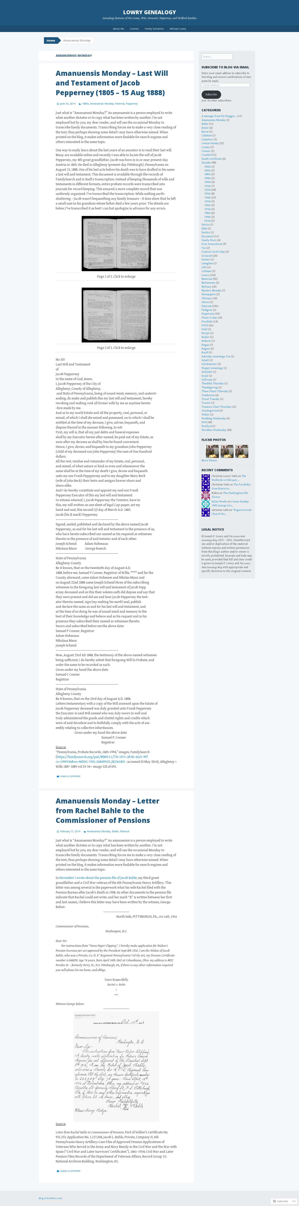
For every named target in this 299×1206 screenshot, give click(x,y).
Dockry (206, 232)
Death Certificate (212, 159)
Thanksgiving (210, 387)
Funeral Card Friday (213, 252)
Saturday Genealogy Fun (216, 356)
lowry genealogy (149, 12)
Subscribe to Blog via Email (225, 67)
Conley (206, 147)
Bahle (115, 831)
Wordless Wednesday (214, 430)
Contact (134, 28)
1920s (207, 190)
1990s (207, 217)
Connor (206, 151)
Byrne (205, 131)
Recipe (206, 333)
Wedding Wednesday (214, 418)
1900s (207, 182)
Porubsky (207, 321)
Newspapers (209, 294)
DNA (204, 228)
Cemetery (207, 139)
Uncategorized (210, 410)
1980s (207, 213)
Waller (206, 414)
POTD (205, 325)
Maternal (207, 279)
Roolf (205, 352)
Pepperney (132, 103)
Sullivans (207, 379)
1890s (207, 178)
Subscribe (211, 94)
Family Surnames (154, 28)
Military (206, 286)
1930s (207, 193)
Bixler (205, 128)
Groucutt (207, 256)
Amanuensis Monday (102, 103)
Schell (205, 360)
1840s (207, 166)
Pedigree (207, 310)
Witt (204, 422)
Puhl (204, 329)
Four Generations (212, 244)
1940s (207, 197)
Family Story (209, 240)
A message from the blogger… (219, 116)
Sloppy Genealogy (212, 368)
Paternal (119, 103)
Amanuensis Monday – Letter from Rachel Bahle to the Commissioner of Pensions (107, 810)
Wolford (206, 426)
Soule (205, 376)
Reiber (206, 337)
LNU (204, 267)
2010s (207, 221)
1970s (207, 209)
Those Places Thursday (215, 391)
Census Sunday (210, 143)
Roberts (206, 341)
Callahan (207, 135)
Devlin (205, 224)
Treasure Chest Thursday (216, 407)
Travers (206, 403)
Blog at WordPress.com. (50, 1198)
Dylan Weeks (219, 501)
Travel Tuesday (210, 399)
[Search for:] (217, 56)
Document (208, 236)
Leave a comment (70, 776)
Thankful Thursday (213, 383)
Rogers (206, 348)
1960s (207, 205)
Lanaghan (207, 263)
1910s (207, 186)
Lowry (205, 275)
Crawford (207, 155)
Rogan (205, 345)
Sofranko (207, 372)
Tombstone (208, 395)
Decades (206, 162)
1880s (85, 103)
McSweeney (208, 282)
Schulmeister (209, 364)
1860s (207, 170)
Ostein (205, 302)
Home (51, 40)
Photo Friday (209, 317)
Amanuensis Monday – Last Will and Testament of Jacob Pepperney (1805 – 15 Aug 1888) (112, 82)
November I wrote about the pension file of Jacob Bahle (98, 878)
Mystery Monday (211, 290)
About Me (118, 28)
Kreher (206, 259)
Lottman (206, 271)
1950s (207, 201)
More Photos (209, 460)
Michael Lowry (178, 28)
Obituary (207, 298)
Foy (204, 248)
